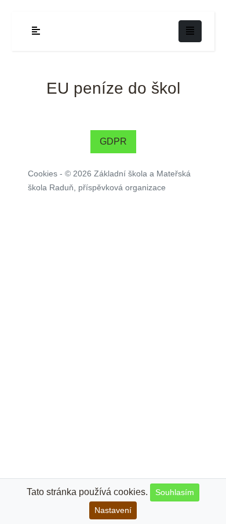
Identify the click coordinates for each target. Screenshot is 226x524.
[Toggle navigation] (190, 31)
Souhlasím (174, 492)
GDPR (113, 141)
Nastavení (113, 510)
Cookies (42, 173)
